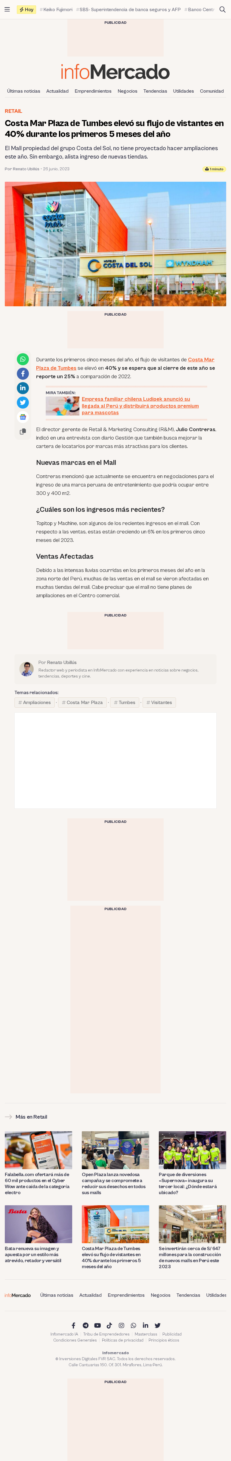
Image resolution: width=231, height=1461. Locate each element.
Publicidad (172, 1334)
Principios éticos (164, 1340)
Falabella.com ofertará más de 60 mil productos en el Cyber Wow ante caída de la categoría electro (37, 1183)
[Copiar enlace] (23, 431)
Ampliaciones (37, 702)
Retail (13, 111)
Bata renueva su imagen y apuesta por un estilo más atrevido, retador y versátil (33, 1254)
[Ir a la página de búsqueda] (223, 10)
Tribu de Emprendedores (106, 1334)
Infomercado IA (64, 1334)
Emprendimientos (93, 91)
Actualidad (57, 91)
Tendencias (155, 91)
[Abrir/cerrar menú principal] (7, 10)
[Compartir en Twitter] (23, 403)
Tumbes (127, 702)
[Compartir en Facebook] (23, 374)
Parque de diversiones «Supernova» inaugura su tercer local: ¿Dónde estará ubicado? (188, 1183)
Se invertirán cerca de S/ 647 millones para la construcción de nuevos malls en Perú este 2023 (190, 1257)
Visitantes (161, 702)
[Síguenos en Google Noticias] (23, 417)
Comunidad (212, 91)
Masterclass (146, 1334)
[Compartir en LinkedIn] (23, 388)
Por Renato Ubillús (22, 169)
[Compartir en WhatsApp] (23, 359)
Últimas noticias (23, 91)
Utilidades (183, 91)
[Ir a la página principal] (115, 71)
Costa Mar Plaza (85, 702)
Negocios (127, 91)
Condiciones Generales (75, 1340)
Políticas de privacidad (122, 1340)
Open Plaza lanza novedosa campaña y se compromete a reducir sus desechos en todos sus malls (114, 1183)
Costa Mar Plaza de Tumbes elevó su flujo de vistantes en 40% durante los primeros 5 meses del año (111, 1257)
